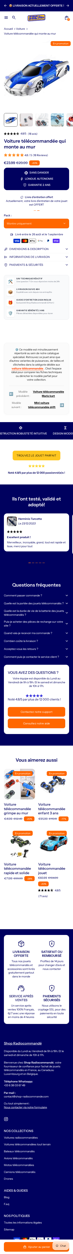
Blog (6, 1197)
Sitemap (9, 1229)
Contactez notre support (36, 712)
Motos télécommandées (19, 1165)
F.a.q (6, 1204)
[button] (11, 120)
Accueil (8, 28)
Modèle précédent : (36, 393)
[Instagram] (6, 1119)
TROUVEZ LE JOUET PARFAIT (36, 455)
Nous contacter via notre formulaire (25, 1107)
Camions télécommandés (19, 1172)
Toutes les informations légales (23, 1222)
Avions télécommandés (18, 1158)
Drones (8, 1178)
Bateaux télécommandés (19, 1151)
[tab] (35, 210)
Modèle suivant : (37, 405)
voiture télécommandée (28, 368)
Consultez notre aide (36, 723)
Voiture (20, 28)
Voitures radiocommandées (21, 1137)
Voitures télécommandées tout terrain (27, 1144)
